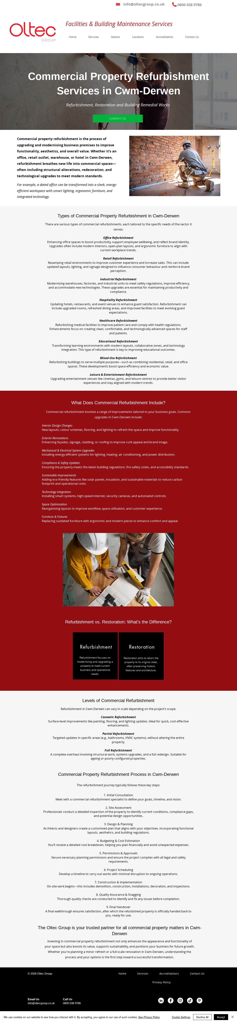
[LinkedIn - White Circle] (161, 1000)
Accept (221, 1017)
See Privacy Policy (149, 1017)
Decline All (202, 1017)
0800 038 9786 (72, 1003)
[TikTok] (190, 1000)
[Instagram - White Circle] (180, 1000)
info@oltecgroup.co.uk (41, 1003)
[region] (95, 655)
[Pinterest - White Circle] (199, 1000)
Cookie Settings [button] (181, 1017)
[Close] (232, 1017)
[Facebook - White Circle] (170, 1000)
